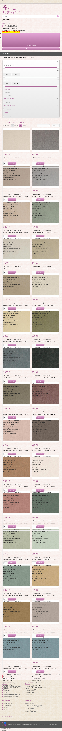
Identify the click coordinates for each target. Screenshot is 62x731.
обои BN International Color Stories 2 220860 (15, 632)
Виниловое (8, 109)
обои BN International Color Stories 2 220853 (44, 487)
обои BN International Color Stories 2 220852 (15, 487)
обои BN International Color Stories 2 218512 (44, 341)
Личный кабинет (8, 703)
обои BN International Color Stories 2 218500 (15, 196)
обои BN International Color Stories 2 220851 (44, 450)
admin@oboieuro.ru (31, 711)
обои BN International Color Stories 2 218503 (15, 232)
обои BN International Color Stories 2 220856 (15, 559)
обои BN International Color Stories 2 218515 (15, 414)
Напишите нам (31, 49)
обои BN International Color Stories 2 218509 (15, 305)
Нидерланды (8, 116)
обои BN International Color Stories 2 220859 (44, 595)
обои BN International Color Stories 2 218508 (44, 269)
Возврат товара (30, 692)
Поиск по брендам (10, 57)
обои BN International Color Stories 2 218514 (44, 378)
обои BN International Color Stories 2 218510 (44, 305)
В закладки (8, 158)
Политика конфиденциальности (12, 694)
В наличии (8, 95)
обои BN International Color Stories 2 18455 (44, 160)
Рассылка (6, 709)
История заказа (7, 705)
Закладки (6, 707)
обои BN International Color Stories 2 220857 (44, 559)
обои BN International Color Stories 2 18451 (15, 160)
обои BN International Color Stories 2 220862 (15, 668)
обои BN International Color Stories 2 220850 (15, 450)
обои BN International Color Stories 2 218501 (44, 196)
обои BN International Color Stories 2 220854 (15, 523)
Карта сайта (29, 694)
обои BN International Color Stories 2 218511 (15, 341)
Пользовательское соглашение (11, 696)
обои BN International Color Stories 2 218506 (15, 269)
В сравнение (18, 158)
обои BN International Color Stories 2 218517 (44, 414)
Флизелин (7, 102)
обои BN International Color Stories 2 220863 (44, 668)
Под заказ (7, 92)
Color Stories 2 (32, 57)
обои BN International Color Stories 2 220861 (44, 632)
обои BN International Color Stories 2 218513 (15, 378)
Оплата (5, 692)
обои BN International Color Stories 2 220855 (44, 523)
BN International (21, 57)
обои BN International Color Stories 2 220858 (15, 595)
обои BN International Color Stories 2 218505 (44, 232)
